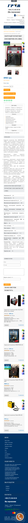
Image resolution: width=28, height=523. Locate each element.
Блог (6, 450)
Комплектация (7, 241)
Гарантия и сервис (8, 446)
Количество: (6, 86)
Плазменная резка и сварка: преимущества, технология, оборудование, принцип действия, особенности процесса (11, 473)
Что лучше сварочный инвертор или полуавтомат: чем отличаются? (12, 478)
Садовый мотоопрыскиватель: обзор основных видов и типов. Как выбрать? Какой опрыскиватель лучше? (12, 469)
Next (22, 72)
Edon (8, 83)
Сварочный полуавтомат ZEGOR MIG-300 (13, 344)
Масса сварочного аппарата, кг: (11, 233)
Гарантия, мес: (7, 251)
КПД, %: (6, 223)
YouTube (7, 490)
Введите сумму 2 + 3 (8, 277)
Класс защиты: (7, 228)
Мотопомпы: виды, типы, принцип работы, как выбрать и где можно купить (13, 465)
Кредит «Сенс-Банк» (9, 442)
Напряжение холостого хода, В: (11, 216)
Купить (7, 90)
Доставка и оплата (8, 444)
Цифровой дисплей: (8, 230)
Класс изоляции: (8, 225)
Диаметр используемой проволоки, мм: (14, 205)
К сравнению (21, 325)
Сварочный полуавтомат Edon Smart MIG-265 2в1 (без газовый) (13, 310)
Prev (5, 72)
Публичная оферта (8, 457)
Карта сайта (7, 440)
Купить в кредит (10, 97)
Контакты (6, 455)
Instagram (7, 486)
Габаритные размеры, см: (10, 235)
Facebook (7, 488)
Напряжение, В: (7, 195)
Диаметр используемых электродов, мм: (14, 209)
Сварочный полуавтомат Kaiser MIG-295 (13, 415)
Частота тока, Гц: (8, 198)
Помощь (6, 448)
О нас (6, 452)
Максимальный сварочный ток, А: (11, 203)
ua (16, 15)
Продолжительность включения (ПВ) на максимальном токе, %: (14, 220)
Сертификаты (7, 454)
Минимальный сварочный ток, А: (11, 200)
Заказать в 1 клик (10, 93)
